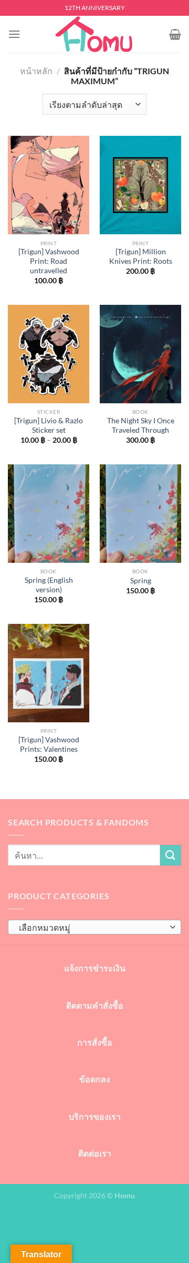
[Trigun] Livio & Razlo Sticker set (48, 425)
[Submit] (170, 855)
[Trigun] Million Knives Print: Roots (140, 256)
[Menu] (14, 34)
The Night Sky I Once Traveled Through (140, 425)
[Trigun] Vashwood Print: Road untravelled (48, 260)
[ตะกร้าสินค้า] (175, 34)
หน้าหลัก (36, 71)
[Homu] (94, 34)
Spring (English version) (49, 585)
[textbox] (92, 927)
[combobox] (94, 927)
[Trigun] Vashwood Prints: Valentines (48, 744)
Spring (140, 580)
